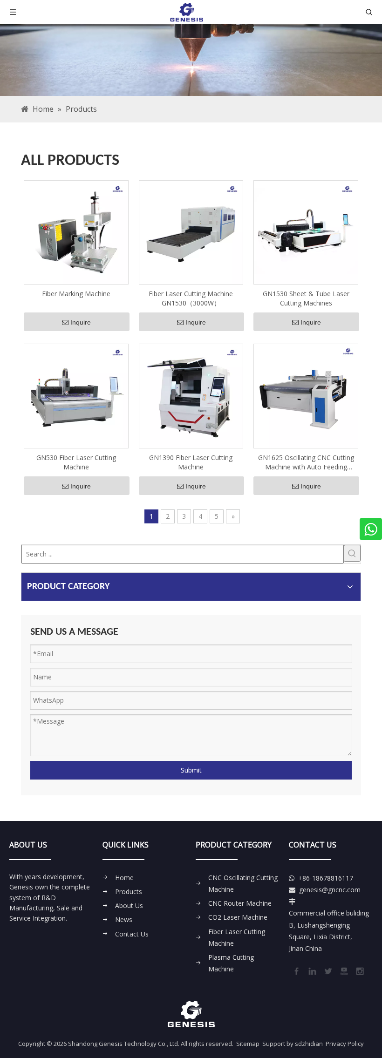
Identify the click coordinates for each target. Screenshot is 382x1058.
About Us (129, 905)
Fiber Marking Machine (76, 293)
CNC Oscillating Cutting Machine (243, 883)
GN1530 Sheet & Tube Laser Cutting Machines (306, 298)
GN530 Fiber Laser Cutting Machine (76, 462)
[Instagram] (359, 970)
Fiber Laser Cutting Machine (236, 937)
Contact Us (132, 933)
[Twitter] (327, 970)
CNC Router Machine (240, 903)
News (123, 919)
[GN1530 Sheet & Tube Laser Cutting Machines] (306, 231)
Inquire (80, 322)
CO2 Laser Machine (237, 917)
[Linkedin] (312, 970)
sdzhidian (309, 1043)
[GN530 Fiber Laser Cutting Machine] (76, 395)
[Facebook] (296, 970)
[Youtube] (343, 970)
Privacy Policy (345, 1043)
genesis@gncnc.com (330, 889)
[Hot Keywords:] (352, 553)
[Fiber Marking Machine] (76, 231)
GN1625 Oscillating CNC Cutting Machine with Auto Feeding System (306, 462)
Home (124, 877)
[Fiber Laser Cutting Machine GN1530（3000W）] (191, 231)
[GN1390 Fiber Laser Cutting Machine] (191, 395)
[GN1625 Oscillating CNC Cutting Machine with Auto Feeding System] (306, 395)
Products (128, 891)
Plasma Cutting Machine (231, 963)
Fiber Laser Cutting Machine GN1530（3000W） (191, 298)
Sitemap (247, 1043)
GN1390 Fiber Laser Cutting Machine (190, 462)
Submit (191, 770)
